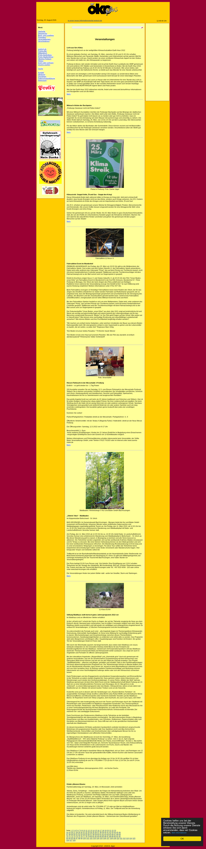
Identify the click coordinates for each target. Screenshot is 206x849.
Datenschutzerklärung (46, 78)
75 (79, 836)
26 (72, 832)
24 (67, 832)
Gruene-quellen (44, 65)
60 (98, 834)
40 (105, 832)
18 (103, 831)
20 (108, 831)
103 (94, 838)
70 (67, 836)
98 (79, 838)
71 (70, 836)
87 (108, 836)
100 (84, 838)
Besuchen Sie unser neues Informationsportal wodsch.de (67, 21)
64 (108, 834)
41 (108, 832)
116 (67, 840)
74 (77, 836)
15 (96, 831)
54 (84, 834)
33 (89, 832)
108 (111, 838)
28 (77, 832)
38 (101, 832)
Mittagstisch (42, 53)
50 (74, 834)
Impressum (42, 80)
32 (86, 832)
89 (113, 836)
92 (120, 836)
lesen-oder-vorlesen (46, 63)
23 (115, 831)
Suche (40, 69)
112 (124, 838)
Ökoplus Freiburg (44, 59)
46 (120, 832)
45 (117, 832)
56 (89, 834)
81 (93, 836)
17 (101, 831)
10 (84, 831)
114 (130, 838)
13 (91, 831)
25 (70, 832)
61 (101, 834)
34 (91, 832)
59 (96, 834)
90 (115, 836)
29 (79, 832)
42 (110, 832)
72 (72, 836)
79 (89, 836)
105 (101, 838)
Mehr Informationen (179, 833)
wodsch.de (42, 49)
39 (103, 832)
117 (71, 840)
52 (79, 834)
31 (84, 832)
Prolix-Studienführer (45, 57)
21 (110, 831)
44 (115, 832)
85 (103, 836)
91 (117, 836)
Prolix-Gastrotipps (45, 55)
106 (104, 838)
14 (94, 831)
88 (110, 836)
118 (74, 840)
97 (77, 838)
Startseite (41, 31)
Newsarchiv (42, 33)
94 (70, 838)
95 (72, 838)
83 (98, 836)
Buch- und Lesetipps (46, 35)
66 (113, 834)
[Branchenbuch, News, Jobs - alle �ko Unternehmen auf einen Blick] (50, 128)
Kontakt (41, 73)
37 (98, 832)
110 (118, 838)
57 (91, 834)
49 (72, 834)
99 (82, 838)
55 (86, 834)
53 (82, 834)
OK (182, 838)
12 (89, 831)
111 (121, 838)
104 (97, 838)
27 (74, 832)
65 (110, 834)
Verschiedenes (43, 41)
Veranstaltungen (44, 39)
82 (96, 836)
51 (77, 834)
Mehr (69, 94)
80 (91, 836)
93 (67, 838)
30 (82, 832)
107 (108, 838)
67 (115, 834)
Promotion (42, 37)
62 (103, 834)
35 (93, 832)
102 (91, 838)
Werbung (41, 75)
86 (105, 836)
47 (67, 834)
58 (93, 834)
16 (98, 831)
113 (127, 838)
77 (84, 836)
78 (86, 836)
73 (74, 836)
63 (105, 834)
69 (120, 834)
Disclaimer (42, 76)
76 (82, 836)
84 (101, 836)
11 (86, 831)
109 (114, 838)
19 (106, 831)
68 (117, 834)
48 (70, 834)
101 (87, 838)
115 (134, 838)
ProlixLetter (42, 51)
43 (113, 832)
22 (113, 831)
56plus (40, 61)
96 (74, 838)
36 (96, 832)
